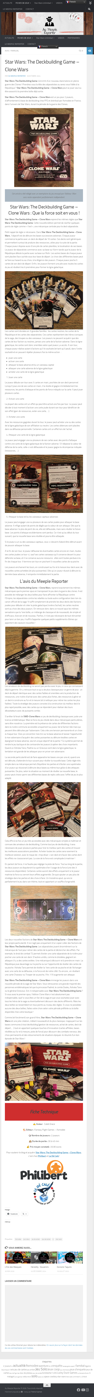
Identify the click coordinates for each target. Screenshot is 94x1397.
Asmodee (18, 1239)
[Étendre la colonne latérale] (90, 50)
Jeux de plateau (26, 1373)
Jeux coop (53, 1369)
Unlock (84, 1377)
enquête (57, 1365)
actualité (19, 1366)
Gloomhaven (5, 1370)
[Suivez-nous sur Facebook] (78, 1390)
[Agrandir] (70, 111)
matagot (10, 1376)
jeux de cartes (46, 1239)
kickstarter (47, 1373)
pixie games (18, 1377)
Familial (15, 51)
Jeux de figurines (15, 1373)
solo (34, 1376)
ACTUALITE (7, 3)
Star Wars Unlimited (42, 3)
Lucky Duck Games (67, 1372)
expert (72, 1366)
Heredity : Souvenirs (40, 1267)
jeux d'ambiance (65, 1370)
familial (80, 1365)
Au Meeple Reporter (17, 76)
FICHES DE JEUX (22, 3)
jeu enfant (31, 1370)
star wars (59, 1239)
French (44, 46)
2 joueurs (7, 1366)
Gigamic (88, 1366)
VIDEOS (59, 3)
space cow (41, 1377)
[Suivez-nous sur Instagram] (87, 1390)
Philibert (42, 1156)
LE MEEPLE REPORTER (12, 9)
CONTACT (30, 9)
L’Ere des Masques (13, 1267)
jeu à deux (26, 1239)
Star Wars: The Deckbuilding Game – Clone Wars (58, 1152)
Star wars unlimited (72, 1377)
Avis (7, 51)
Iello (12, 1369)
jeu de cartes (36, 1239)
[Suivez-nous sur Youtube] (83, 1390)
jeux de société (37, 1373)
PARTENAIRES (74, 38)
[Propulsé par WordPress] (22, 1392)
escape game (66, 1366)
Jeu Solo (41, 1369)
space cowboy (50, 1376)
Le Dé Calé (54, 1156)
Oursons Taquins (64, 1267)
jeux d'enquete (78, 1369)
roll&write (26, 1377)
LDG (55, 1373)
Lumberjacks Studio (83, 1373)
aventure (43, 1365)
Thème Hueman (36, 1392)
